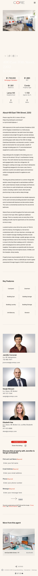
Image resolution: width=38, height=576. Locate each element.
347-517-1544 (7, 393)
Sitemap (34, 570)
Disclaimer (27, 570)
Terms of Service (13, 506)
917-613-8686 (7, 428)
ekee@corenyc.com (10, 431)
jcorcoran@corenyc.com (11, 362)
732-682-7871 (7, 359)
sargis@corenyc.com (10, 396)
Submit (20, 499)
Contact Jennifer (19, 442)
